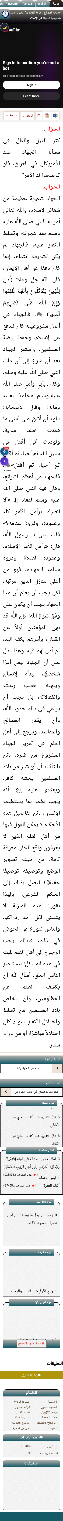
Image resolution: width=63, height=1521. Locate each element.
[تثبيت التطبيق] (4, 461)
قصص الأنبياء (22, 1412)
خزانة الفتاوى (34, 12)
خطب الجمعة (50, 1417)
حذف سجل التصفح (30, 1343)
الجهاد (20, 12)
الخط (29, 116)
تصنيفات (52, 1428)
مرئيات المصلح (53, 12)
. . (4, 1516)
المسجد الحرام (22, 1402)
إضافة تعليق (29, 1375)
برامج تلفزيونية (49, 1412)
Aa (11, 115)
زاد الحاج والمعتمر (47, 1423)
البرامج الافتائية (21, 1423)
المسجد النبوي (49, 1407)
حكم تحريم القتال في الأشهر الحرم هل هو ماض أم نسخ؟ (37, 1095)
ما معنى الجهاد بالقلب (26, 1068)
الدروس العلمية (21, 1428)
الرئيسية (53, 1402)
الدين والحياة (22, 1417)
